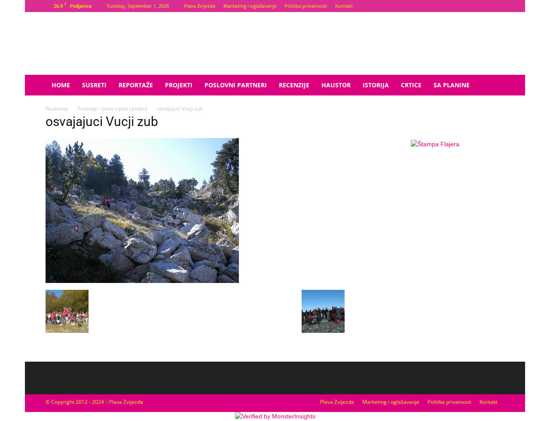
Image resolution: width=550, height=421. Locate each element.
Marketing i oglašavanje (249, 6)
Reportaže (136, 85)
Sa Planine (452, 85)
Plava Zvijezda (199, 6)
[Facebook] (483, 6)
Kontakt (344, 6)
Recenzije (294, 85)
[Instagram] (498, 6)
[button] (494, 86)
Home (61, 85)
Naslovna (57, 108)
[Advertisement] (434, 221)
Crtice (411, 85)
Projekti (178, 85)
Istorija (376, 85)
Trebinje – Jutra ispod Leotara (112, 108)
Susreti (94, 85)
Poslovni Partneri (236, 85)
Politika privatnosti (305, 6)
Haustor (336, 85)
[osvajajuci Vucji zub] (142, 280)
